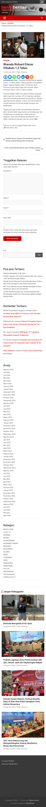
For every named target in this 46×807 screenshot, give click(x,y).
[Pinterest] (27, 77)
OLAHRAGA (7, 557)
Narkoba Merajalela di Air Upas (14, 273)
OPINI (5, 560)
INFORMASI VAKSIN (10, 543)
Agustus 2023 (8, 471)
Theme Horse (34, 800)
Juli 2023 (6, 473)
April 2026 (7, 381)
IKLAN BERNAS (9, 541)
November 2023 (9, 462)
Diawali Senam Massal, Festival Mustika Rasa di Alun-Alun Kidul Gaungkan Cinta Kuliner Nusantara (21, 701)
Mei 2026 (6, 378)
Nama (6, 198)
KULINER (6, 552)
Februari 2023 (8, 487)
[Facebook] (5, 77)
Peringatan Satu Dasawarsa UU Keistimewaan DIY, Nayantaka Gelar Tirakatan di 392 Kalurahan (22, 343)
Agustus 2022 (8, 504)
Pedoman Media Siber (10, 764)
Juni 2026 (6, 375)
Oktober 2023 (8, 465)
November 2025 (9, 395)
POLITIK (6, 569)
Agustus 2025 (8, 403)
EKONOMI (6, 535)
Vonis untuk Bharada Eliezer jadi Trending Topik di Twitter (22, 149)
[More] (32, 77)
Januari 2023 (8, 490)
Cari (4, 251)
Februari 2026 (8, 386)
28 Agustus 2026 (9, 749)
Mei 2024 (6, 445)
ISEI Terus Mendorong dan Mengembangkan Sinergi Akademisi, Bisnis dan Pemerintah (20, 743)
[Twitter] (19, 77)
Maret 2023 (7, 485)
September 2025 (9, 400)
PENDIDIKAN (8, 566)
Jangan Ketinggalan (13, 591)
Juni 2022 (6, 510)
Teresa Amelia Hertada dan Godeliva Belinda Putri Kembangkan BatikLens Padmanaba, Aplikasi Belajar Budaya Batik (22, 294)
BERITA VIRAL (8, 529)
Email (5, 208)
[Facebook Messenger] (10, 77)
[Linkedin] (23, 77)
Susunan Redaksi (8, 761)
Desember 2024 (9, 426)
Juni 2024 (6, 443)
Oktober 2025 (8, 398)
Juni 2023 (6, 476)
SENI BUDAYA (8, 571)
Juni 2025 (6, 409)
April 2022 (7, 516)
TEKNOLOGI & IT (9, 577)
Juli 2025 (6, 406)
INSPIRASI (7, 546)
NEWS (5, 555)
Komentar (7, 171)
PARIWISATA (8, 563)
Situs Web (7, 218)
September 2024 (9, 434)
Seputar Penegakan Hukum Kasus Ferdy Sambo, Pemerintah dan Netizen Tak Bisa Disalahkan (22, 324)
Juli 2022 (6, 507)
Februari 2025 (8, 420)
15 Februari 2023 (9, 72)
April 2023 (7, 482)
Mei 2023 (6, 479)
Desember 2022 (9, 493)
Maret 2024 (7, 451)
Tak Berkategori (9, 574)
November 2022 (9, 496)
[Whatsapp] (14, 77)
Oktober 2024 (8, 431)
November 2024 (9, 429)
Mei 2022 (6, 513)
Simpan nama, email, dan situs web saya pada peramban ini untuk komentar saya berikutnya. (20, 231)
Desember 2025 (9, 392)
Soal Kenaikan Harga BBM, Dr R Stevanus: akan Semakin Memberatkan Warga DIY (22, 314)
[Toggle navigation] (5, 18)
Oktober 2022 (8, 499)
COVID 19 (6, 532)
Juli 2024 (6, 440)
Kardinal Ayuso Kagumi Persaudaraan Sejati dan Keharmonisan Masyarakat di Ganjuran (23, 139)
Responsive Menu (42, 2)
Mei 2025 (6, 412)
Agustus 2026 (8, 370)
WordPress (30, 803)
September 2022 (9, 502)
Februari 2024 (8, 454)
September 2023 (9, 468)
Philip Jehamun (22, 72)
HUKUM (6, 60)
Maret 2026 (7, 384)
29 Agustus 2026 (9, 626)
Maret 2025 (7, 417)
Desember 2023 (9, 459)
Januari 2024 (8, 457)
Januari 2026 (8, 389)
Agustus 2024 (8, 437)
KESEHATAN (7, 549)
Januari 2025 (8, 423)
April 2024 (7, 448)
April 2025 (7, 414)
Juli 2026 (6, 372)
